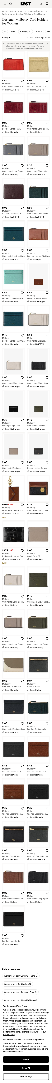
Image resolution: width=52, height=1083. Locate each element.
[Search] (10, 3)
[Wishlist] (47, 4)
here (40, 48)
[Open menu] (5, 3)
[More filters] (5, 31)
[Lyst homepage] (25, 4)
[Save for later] (22, 81)
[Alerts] (41, 4)
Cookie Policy (9, 1034)
